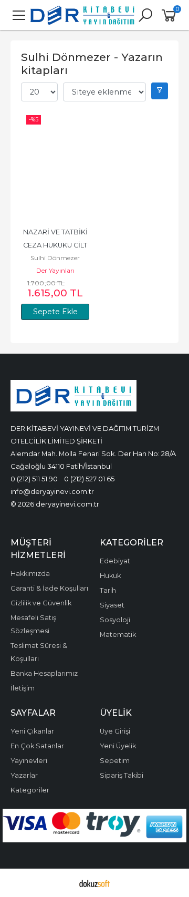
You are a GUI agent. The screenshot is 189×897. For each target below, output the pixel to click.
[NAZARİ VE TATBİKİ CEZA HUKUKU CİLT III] (55, 165)
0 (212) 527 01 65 (89, 479)
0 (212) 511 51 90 (34, 479)
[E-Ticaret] (94, 883)
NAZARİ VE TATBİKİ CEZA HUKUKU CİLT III (56, 245)
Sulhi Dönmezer (55, 258)
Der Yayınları (55, 270)
